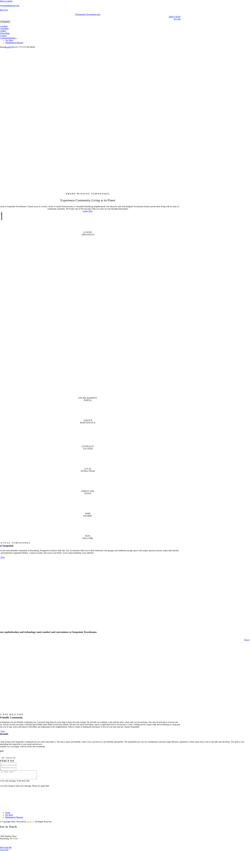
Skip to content (6, 1)
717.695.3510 (5, 832)
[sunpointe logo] (87, 14)
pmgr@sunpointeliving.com (11, 843)
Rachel (8, 47)
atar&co (30, 822)
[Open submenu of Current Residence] (16, 38)
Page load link (6, 847)
